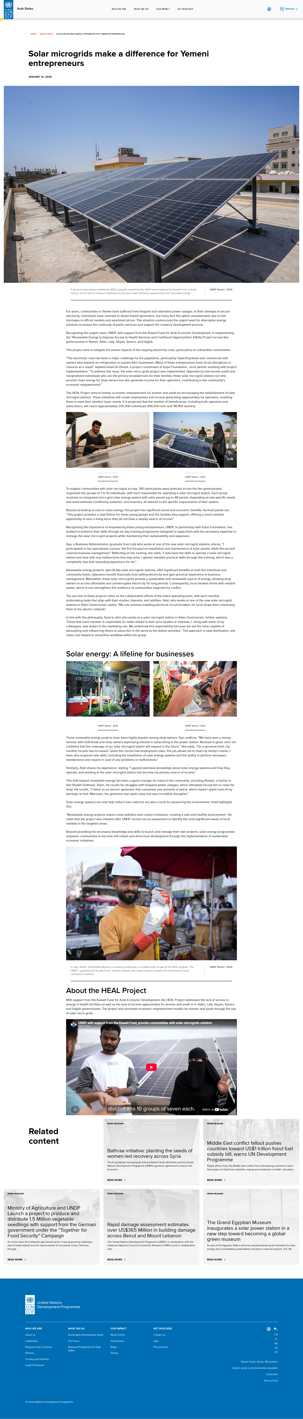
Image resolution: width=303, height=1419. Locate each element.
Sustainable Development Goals (85, 1335)
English (289, 9)
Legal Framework (34, 1365)
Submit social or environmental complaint (255, 1368)
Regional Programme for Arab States (84, 1348)
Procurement (160, 1347)
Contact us (159, 1335)
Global (269, 9)
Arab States (25, 9)
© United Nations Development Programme (49, 1402)
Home (33, 34)
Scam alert (272, 1374)
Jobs (156, 1341)
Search (276, 9)
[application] (151, 1067)
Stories (114, 1353)
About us (30, 1335)
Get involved (185, 9)
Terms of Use (271, 1380)
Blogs (114, 1347)
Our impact (163, 9)
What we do (141, 9)
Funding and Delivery (37, 1359)
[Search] (276, 1341)
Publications (117, 1341)
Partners (29, 1353)
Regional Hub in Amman (38, 1347)
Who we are (119, 9)
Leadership (31, 1341)
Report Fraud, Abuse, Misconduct (259, 1361)
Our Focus (73, 1341)
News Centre (118, 1335)
